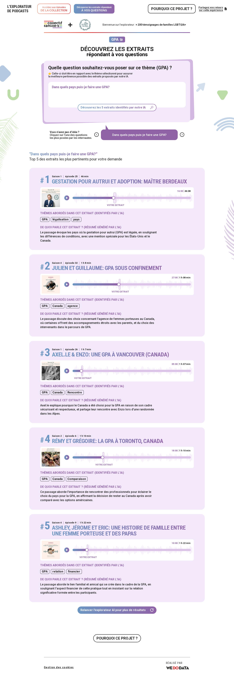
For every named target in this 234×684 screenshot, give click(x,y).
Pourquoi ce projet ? (171, 9)
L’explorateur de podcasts (19, 8)
